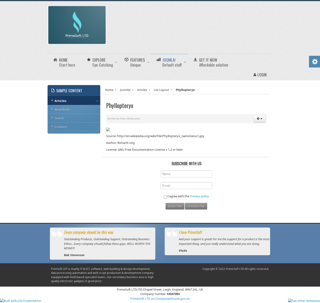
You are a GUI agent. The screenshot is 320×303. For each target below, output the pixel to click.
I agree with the (188, 196)
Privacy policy (199, 196)
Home (109, 90)
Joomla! (125, 90)
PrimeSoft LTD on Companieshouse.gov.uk (160, 298)
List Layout (161, 90)
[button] (259, 118)
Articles (142, 90)
